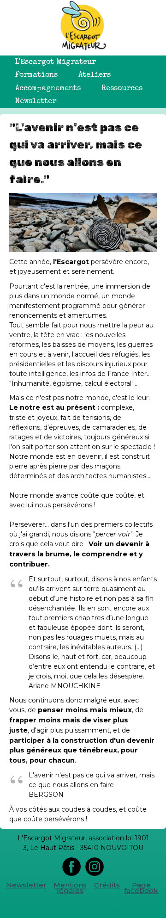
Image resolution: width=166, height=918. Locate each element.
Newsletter (35, 101)
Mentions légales (70, 888)
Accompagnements (48, 88)
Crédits (107, 885)
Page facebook (141, 888)
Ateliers (94, 75)
